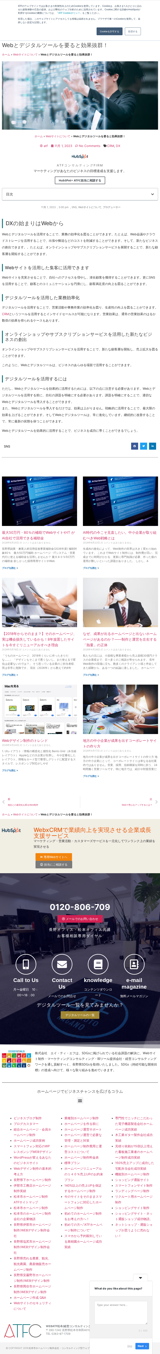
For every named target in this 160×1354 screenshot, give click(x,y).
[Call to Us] (26, 964)
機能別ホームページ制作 (132, 1174)
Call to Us (26, 980)
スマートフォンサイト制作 (134, 1185)
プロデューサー (112, 207)
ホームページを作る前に (81, 1124)
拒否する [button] (133, 31)
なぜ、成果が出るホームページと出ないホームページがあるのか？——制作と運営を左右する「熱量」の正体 (120, 639)
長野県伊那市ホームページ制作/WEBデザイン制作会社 (32, 1230)
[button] (152, 194)
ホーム (6, 54)
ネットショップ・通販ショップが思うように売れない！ (134, 1230)
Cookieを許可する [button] (109, 31)
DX (118, 146)
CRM (110, 146)
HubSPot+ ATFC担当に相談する (80, 180)
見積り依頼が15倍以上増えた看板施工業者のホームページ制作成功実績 (134, 1151)
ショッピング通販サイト (132, 1180)
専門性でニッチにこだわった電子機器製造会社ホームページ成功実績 (134, 1123)
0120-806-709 (80, 907)
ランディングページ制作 (132, 1191)
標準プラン (72, 1163)
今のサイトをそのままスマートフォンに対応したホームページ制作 (83, 1202)
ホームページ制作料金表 (81, 1157)
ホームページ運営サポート (83, 1129)
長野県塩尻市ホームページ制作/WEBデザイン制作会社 (32, 1247)
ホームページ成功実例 (29, 1140)
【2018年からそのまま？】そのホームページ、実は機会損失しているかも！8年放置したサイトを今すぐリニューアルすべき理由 (39, 639)
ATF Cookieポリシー (69, 12)
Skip (129, 1346)
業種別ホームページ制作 (81, 1118)
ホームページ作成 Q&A (30, 1297)
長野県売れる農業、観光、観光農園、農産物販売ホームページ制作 (32, 1263)
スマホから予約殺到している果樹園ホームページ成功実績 (83, 1241)
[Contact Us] (62, 964)
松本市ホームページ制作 (31, 1208)
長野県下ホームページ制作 (32, 1180)
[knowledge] (98, 964)
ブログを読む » (10, 567)
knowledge (98, 980)
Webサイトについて (25, 54)
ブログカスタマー (26, 1124)
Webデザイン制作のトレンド (25, 741)
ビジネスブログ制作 (28, 1118)
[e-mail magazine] (134, 964)
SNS (74, 207)
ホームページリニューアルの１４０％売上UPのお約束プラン (83, 1174)
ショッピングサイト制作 (132, 1208)
